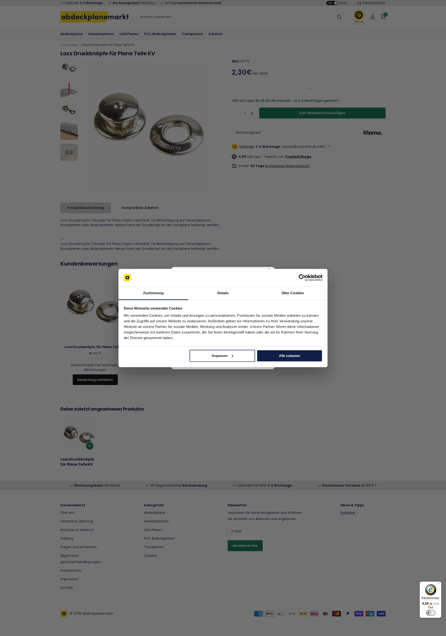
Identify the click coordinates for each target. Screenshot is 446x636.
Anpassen (220, 356)
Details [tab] (223, 293)
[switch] (430, 613)
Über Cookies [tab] (293, 293)
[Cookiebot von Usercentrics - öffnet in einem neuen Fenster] (302, 277)
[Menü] (438, 584)
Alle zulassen (289, 356)
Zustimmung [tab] (153, 293)
